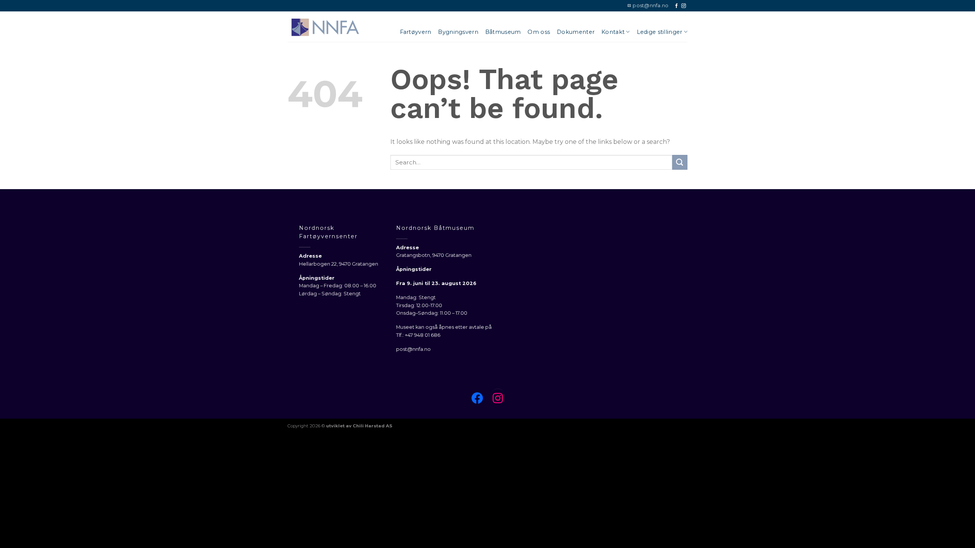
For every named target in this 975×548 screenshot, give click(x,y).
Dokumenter (576, 32)
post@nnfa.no (413, 349)
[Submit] (679, 162)
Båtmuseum (503, 32)
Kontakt (613, 32)
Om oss (538, 32)
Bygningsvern (458, 32)
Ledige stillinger (659, 32)
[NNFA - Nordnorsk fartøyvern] (325, 27)
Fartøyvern (416, 32)
